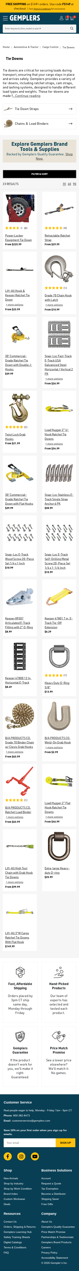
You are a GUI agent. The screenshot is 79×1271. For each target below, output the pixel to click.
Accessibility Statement (54, 1257)
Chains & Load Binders (32, 123)
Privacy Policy (49, 1252)
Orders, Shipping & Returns (20, 1226)
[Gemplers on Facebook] (8, 1156)
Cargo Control (50, 46)
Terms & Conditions (42, 9)
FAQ (6, 1252)
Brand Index (11, 1193)
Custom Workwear (14, 1198)
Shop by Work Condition (18, 1188)
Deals (7, 1204)
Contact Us (10, 1221)
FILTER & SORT (39, 174)
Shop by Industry (13, 1183)
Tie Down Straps (27, 109)
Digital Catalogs (13, 1242)
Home (6, 46)
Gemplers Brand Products (56, 1242)
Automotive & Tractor (26, 46)
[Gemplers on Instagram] (21, 1156)
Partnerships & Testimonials (57, 1237)
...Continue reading (26, 96)
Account (46, 1178)
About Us (46, 1221)
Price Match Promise (53, 1231)
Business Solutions (56, 1170)
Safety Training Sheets (17, 1237)
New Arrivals (11, 1178)
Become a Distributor (53, 1193)
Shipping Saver (50, 1198)
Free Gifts (47, 1204)
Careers (46, 1247)
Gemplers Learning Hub (18, 1231)
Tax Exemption (49, 1188)
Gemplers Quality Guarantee (58, 1226)
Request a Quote (51, 1183)
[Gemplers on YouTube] (35, 1156)
